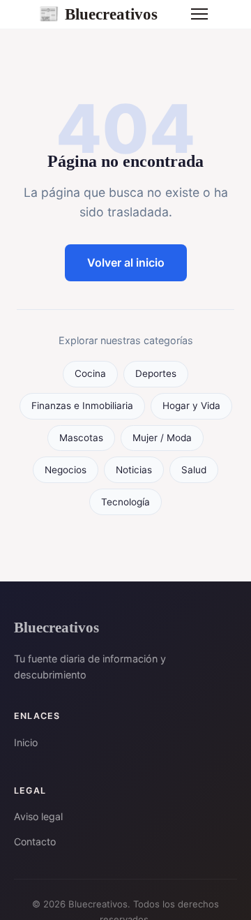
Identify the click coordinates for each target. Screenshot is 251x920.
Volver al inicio (126, 262)
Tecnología (125, 501)
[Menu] (199, 14)
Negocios (65, 469)
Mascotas (81, 437)
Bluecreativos (98, 14)
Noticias (134, 469)
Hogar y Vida (191, 405)
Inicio (26, 742)
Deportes (155, 373)
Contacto (35, 841)
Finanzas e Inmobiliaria (82, 405)
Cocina (90, 373)
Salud (193, 469)
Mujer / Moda (162, 437)
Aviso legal (38, 816)
